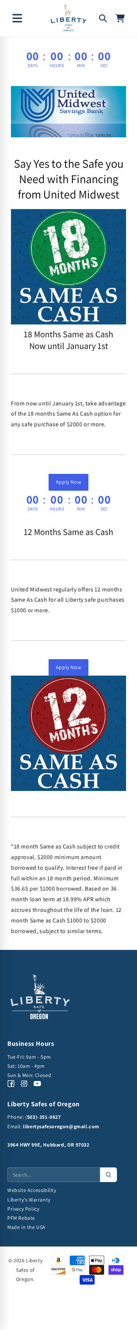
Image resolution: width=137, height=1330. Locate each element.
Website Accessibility (31, 1190)
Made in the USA (26, 1227)
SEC (104, 65)
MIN (81, 65)
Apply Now (68, 482)
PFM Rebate (21, 1218)
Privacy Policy (23, 1208)
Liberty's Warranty (28, 1199)
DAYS (33, 65)
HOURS (57, 65)
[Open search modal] (103, 18)
